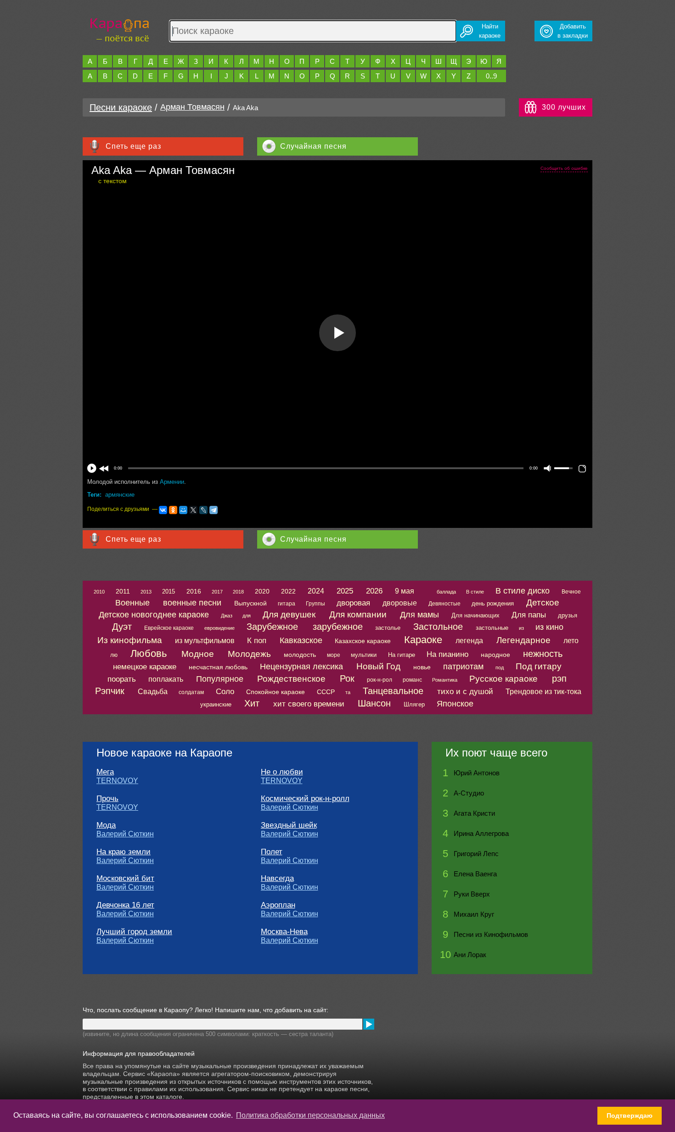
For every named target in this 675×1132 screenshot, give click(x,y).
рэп (559, 678)
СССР (326, 691)
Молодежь (249, 654)
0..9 (491, 76)
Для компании (358, 614)
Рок (347, 678)
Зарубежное (272, 627)
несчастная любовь (218, 667)
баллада (446, 591)
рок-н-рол (379, 680)
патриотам (463, 666)
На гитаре (401, 654)
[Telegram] (213, 510)
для (246, 615)
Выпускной (250, 603)
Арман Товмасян (192, 107)
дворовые (399, 603)
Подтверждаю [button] (629, 1115)
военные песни (192, 602)
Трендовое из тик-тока (543, 691)
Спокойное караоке (275, 691)
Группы (315, 603)
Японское (455, 703)
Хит (251, 703)
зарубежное (338, 627)
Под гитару (539, 666)
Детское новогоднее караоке (154, 614)
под (499, 667)
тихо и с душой (465, 691)
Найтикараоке (490, 31)
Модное (197, 654)
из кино (549, 627)
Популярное (219, 679)
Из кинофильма (129, 640)
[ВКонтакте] (163, 510)
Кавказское (301, 640)
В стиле (475, 591)
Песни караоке (121, 107)
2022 (288, 591)
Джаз (226, 615)
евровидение (219, 628)
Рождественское (291, 679)
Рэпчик (109, 691)
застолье (387, 627)
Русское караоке (503, 679)
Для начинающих (475, 615)
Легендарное (523, 640)
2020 (262, 591)
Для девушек (289, 614)
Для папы (529, 615)
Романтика (444, 680)
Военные (132, 602)
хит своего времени (308, 704)
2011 (123, 591)
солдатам (191, 692)
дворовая (353, 603)
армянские (120, 494)
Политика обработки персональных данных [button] (310, 1115)
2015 (168, 591)
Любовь (148, 653)
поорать (121, 679)
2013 (146, 591)
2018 (238, 591)
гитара (286, 603)
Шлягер (414, 704)
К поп (256, 640)
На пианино (447, 654)
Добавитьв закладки (572, 31)
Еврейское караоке (169, 628)
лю (114, 655)
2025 (345, 591)
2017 (217, 591)
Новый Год (378, 666)
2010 (99, 591)
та (347, 692)
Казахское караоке (363, 640)
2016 (193, 591)
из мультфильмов (205, 640)
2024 (316, 591)
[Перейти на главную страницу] (119, 28)
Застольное (438, 627)
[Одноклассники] (173, 510)
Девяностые (444, 603)
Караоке (423, 639)
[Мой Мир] (183, 510)
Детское (542, 602)
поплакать (165, 679)
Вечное (571, 591)
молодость (300, 654)
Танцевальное (393, 691)
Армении (172, 481)
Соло (225, 691)
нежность (542, 654)
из (521, 628)
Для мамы (419, 614)
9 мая (404, 591)
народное (495, 654)
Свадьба (153, 691)
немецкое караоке (144, 666)
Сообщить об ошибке (564, 168)
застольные (492, 627)
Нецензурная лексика (301, 666)
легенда (469, 640)
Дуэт (122, 627)
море (333, 655)
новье (422, 667)
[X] (193, 510)
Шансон (374, 703)
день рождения (493, 603)
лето (571, 640)
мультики (364, 654)
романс (412, 680)
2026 (374, 591)
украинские (215, 704)
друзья (567, 615)
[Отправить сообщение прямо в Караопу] (368, 1024)
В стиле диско (522, 590)
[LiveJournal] (203, 510)
